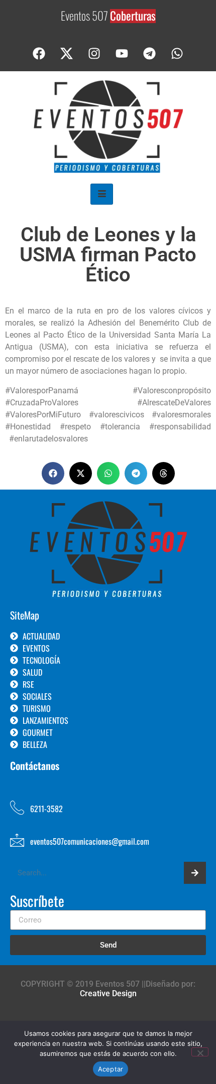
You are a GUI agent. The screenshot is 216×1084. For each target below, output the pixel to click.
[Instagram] (94, 53)
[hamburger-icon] (101, 194)
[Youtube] (122, 53)
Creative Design (108, 993)
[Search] (195, 873)
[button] (53, 473)
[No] (199, 1051)
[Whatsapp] (177, 53)
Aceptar (111, 1069)
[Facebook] (39, 53)
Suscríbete (37, 902)
